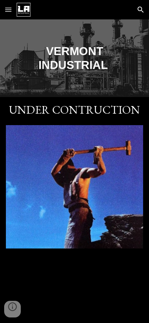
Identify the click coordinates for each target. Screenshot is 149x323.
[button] (8, 9)
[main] (74, 58)
